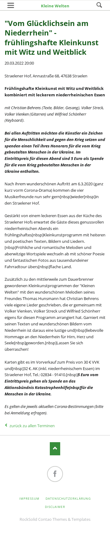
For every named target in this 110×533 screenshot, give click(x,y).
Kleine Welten (55, 6)
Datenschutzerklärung (68, 498)
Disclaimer (55, 507)
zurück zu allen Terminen (32, 425)
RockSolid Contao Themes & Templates (55, 519)
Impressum (29, 498)
